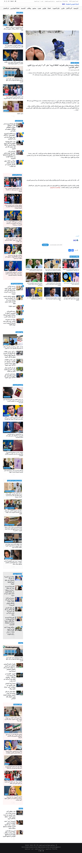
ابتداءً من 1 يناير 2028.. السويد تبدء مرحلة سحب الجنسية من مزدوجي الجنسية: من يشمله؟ (14, 223)
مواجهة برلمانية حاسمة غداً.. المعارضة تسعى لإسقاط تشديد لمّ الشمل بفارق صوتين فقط (9, 300)
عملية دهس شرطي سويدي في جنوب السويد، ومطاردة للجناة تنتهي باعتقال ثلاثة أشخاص (9, 695)
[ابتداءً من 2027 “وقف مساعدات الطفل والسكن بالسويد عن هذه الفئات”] (19, 162)
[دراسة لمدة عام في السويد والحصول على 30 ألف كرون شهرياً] (19, 375)
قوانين (44, 8)
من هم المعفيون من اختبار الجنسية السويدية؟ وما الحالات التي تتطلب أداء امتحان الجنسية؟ (14, 436)
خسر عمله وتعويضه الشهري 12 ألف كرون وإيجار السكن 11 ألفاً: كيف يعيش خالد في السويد (9, 145)
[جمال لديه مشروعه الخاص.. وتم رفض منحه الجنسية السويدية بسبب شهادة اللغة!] (19, 321)
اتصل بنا (42, 1)
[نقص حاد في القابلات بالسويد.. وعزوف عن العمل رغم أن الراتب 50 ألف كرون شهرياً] (19, 361)
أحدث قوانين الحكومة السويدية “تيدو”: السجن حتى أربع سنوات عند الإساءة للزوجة (13, 190)
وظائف (29, 8)
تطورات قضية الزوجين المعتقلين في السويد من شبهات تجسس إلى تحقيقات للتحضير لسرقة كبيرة (34, 284)
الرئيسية (76, 8)
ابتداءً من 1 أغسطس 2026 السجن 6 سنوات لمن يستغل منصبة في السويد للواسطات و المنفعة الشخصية (13, 274)
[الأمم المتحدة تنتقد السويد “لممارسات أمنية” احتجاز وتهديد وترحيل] (70, 277)
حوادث (72, 62)
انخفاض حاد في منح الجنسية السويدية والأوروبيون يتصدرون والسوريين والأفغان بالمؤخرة (14, 454)
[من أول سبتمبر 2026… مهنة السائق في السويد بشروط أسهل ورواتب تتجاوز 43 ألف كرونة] (19, 353)
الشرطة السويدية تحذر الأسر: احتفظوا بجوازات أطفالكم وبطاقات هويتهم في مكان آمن (13, 29)
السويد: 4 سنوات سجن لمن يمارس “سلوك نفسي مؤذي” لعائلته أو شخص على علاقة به (13, 240)
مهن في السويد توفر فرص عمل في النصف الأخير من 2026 (9, 369)
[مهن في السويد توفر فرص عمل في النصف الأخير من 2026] (19, 369)
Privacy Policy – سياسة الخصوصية (62, 1)
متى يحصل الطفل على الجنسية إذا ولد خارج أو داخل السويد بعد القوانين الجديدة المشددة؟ (13, 401)
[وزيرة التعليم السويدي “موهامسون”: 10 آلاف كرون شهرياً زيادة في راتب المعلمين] (19, 135)
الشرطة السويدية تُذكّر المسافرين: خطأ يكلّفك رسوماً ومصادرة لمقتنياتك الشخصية (9, 621)
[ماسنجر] (69, 250)
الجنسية (23, 8)
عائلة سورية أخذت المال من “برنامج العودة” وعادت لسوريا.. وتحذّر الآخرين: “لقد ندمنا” (13, 719)
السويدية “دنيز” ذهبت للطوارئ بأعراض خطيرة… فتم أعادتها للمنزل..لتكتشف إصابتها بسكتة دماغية (13, 562)
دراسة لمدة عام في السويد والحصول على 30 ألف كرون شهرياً (9, 375)
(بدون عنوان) (20, 113)
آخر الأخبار (69, 8)
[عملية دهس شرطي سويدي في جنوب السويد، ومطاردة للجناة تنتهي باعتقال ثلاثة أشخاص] (19, 693)
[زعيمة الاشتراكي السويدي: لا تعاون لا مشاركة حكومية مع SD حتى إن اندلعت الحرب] (34, 263)
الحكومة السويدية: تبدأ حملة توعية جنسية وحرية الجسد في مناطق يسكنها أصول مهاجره (13, 798)
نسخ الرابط (45, 244)
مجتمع (34, 8)
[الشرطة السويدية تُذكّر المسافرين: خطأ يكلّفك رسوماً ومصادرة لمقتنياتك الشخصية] (18, 619)
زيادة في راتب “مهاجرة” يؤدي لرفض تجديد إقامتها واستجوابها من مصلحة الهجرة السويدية (9, 155)
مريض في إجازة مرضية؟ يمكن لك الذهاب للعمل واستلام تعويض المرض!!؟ (9, 601)
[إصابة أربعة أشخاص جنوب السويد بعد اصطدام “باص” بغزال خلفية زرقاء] (19, 685)
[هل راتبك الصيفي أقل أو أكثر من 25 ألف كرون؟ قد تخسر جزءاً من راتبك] (18, 609)
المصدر (77, 236)
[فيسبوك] (72, 250)
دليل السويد (56, 8)
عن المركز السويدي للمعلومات (49, 1)
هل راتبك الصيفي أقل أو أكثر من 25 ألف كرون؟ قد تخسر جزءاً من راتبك (9, 611)
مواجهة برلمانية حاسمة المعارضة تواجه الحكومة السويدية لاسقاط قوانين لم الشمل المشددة (53, 284)
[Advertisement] (52, 20)
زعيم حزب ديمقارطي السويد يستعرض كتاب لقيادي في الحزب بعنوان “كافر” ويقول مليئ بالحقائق (71, 299)
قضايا (49, 8)
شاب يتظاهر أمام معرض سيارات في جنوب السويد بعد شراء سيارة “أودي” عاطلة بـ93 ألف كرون (13, 546)
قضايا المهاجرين (14, 8)
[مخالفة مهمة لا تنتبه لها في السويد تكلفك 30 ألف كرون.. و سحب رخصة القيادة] (18, 628)
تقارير (62, 8)
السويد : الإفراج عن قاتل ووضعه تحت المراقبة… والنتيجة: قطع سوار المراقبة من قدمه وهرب (9, 677)
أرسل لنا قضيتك (36, 1)
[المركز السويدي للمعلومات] (41, 4)
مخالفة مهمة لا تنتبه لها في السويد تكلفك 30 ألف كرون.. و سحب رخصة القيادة (9, 631)
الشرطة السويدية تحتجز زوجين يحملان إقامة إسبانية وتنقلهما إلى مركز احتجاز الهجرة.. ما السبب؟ (13, 529)
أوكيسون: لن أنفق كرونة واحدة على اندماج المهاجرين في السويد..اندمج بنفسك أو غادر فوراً (53, 299)
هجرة (39, 8)
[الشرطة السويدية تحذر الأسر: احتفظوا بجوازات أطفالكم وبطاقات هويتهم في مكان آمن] (19, 125)
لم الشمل (6, 8)
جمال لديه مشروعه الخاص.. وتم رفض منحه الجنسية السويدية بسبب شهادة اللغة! (13, 512)
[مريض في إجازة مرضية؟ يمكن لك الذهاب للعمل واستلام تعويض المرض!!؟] (18, 599)
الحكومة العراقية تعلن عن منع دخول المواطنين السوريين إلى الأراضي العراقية (14, 736)
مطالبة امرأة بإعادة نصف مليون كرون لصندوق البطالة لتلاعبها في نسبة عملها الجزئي (14, 80)
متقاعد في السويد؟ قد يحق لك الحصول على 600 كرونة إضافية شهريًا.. (9, 580)
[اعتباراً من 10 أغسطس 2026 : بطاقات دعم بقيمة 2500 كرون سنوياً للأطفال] (34, 292)
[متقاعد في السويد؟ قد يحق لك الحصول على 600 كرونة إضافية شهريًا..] (18, 578)
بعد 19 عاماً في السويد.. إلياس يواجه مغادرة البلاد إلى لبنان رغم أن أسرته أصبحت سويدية (9, 290)
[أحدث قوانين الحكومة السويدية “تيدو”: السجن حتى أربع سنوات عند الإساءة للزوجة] (70, 263)
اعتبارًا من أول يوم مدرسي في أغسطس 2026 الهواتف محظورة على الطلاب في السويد (13, 257)
